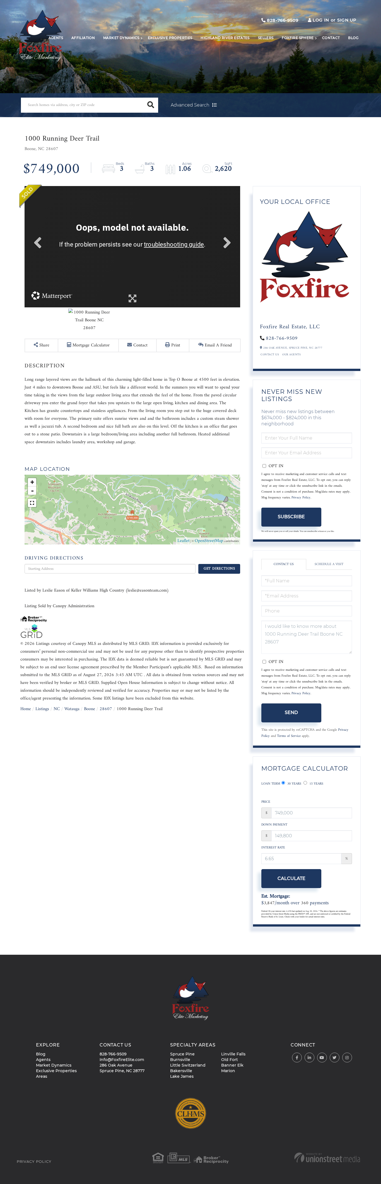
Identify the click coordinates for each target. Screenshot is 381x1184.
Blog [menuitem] (353, 38)
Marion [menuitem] (228, 1070)
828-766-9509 (282, 20)
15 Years (315, 784)
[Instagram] (347, 1058)
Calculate (291, 878)
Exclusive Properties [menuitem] (170, 38)
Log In (321, 20)
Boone (89, 709)
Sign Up (346, 20)
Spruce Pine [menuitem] (182, 1054)
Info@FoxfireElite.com (122, 1059)
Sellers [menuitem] (266, 38)
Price (265, 802)
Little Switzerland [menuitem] (188, 1065)
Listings (42, 709)
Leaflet (183, 541)
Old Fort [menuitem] (229, 1059)
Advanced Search (190, 105)
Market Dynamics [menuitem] (121, 38)
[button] (150, 105)
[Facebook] (297, 1058)
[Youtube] (322, 1058)
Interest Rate (273, 848)
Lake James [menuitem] (182, 1076)
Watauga (71, 709)
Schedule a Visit (329, 564)
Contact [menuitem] (331, 38)
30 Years (293, 784)
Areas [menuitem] (41, 1076)
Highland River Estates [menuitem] (225, 38)
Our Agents (291, 355)
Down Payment (274, 825)
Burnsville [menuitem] (180, 1059)
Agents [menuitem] (56, 38)
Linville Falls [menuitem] (233, 1054)
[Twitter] (334, 1058)
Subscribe (291, 516)
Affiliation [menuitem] (83, 38)
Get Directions (219, 568)
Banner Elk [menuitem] (232, 1065)
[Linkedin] (309, 1058)
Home (25, 709)
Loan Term (270, 784)
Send (291, 712)
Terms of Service (289, 736)
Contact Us (270, 355)
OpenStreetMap (209, 541)
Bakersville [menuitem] (181, 1070)
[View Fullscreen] (32, 503)
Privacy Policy (300, 498)
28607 (106, 709)
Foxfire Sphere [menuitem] (298, 38)
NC (57, 709)
